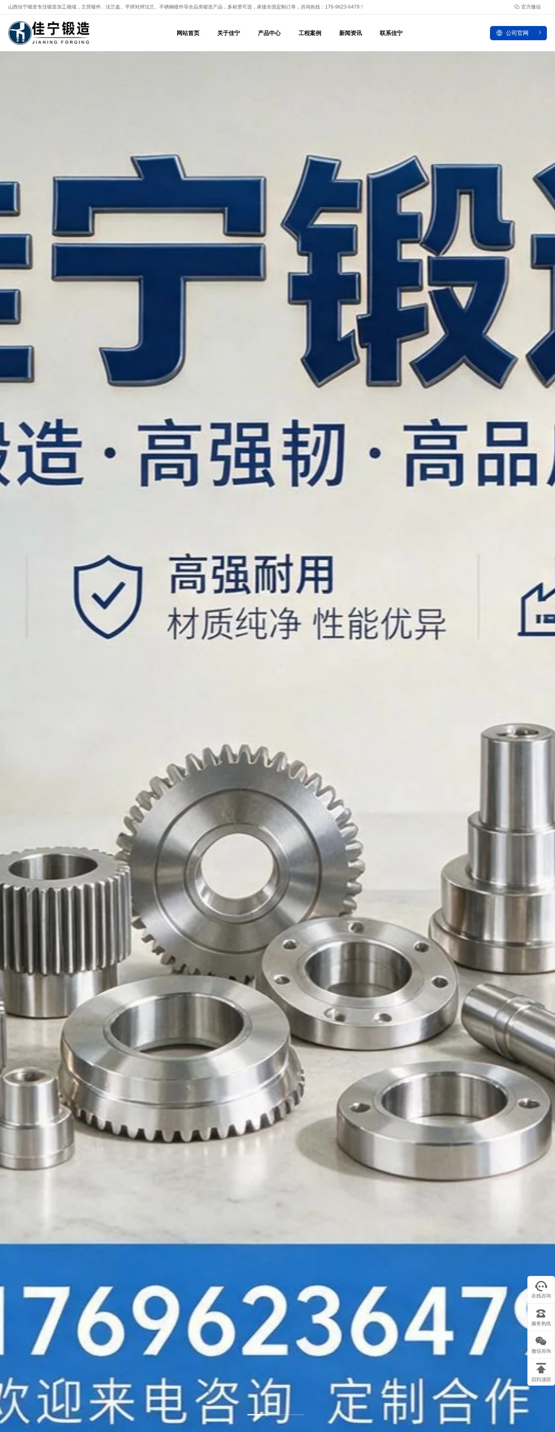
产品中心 (269, 33)
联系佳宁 (391, 33)
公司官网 (517, 33)
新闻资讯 (350, 33)
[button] (260, 1414)
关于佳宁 (228, 33)
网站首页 (188, 33)
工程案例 (310, 33)
